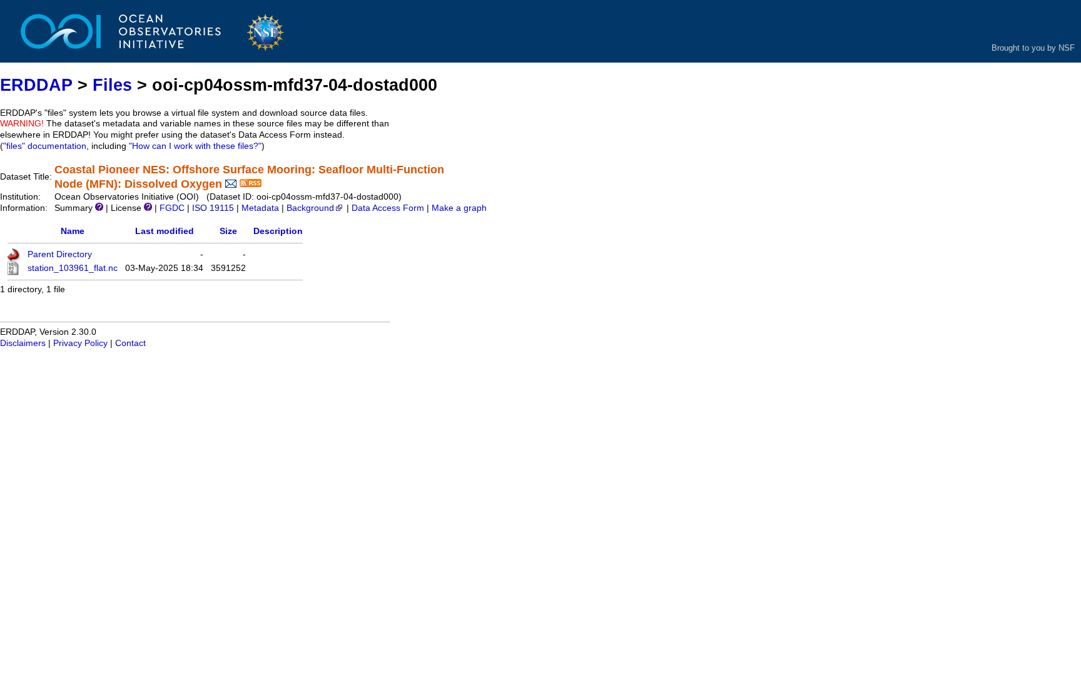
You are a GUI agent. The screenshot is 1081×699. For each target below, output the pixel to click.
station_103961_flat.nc (73, 268)
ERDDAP (36, 84)
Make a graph (459, 208)
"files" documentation (44, 146)
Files (112, 84)
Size (228, 231)
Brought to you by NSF (1033, 48)
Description (278, 231)
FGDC (172, 208)
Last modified (164, 231)
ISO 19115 (213, 208)
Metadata (260, 208)
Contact (130, 343)
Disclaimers (23, 343)
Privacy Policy (80, 343)
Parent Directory (60, 254)
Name (72, 231)
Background (310, 208)
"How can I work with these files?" (195, 146)
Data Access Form (388, 208)
